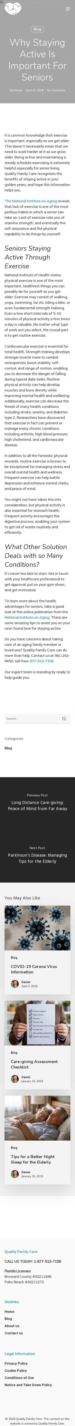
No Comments (56, 90)
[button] (68, 9)
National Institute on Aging (27, 617)
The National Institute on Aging (31, 201)
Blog (37, 29)
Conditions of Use (19, 1378)
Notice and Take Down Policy (28, 1385)
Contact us (14, 1333)
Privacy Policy (16, 1363)
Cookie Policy (16, 1370)
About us (12, 1326)
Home (9, 1311)
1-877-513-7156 (47, 1261)
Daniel (18, 90)
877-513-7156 (42, 661)
